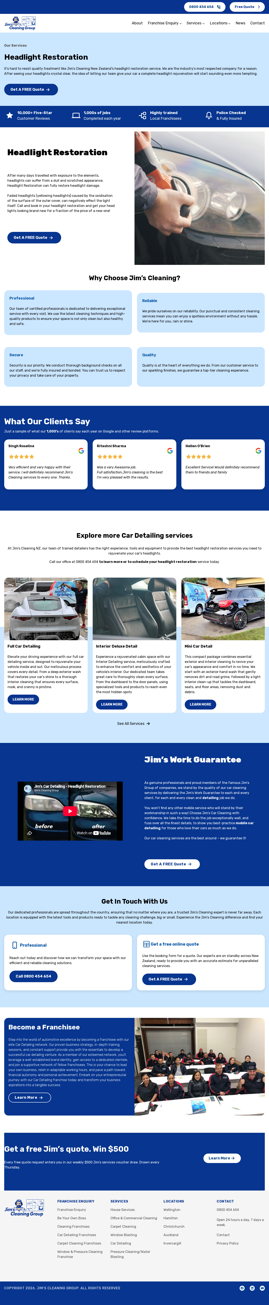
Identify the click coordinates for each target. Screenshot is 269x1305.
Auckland (171, 1235)
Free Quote (244, 7)
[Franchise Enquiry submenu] (180, 23)
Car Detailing (121, 1243)
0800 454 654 (201, 7)
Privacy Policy (228, 1243)
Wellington (172, 1210)
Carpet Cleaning (123, 1227)
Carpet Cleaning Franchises (79, 1243)
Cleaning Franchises (73, 1227)
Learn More (26, 1097)
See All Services (130, 723)
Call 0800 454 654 (33, 976)
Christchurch (174, 1227)
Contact (223, 1235)
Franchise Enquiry (71, 1210)
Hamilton (171, 1218)
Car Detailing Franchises (76, 1235)
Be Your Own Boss (71, 1218)
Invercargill (172, 1243)
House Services (123, 1210)
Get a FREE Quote (27, 89)
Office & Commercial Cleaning (134, 1218)
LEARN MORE (23, 699)
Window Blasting (124, 1235)
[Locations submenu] (229, 23)
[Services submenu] (203, 23)
